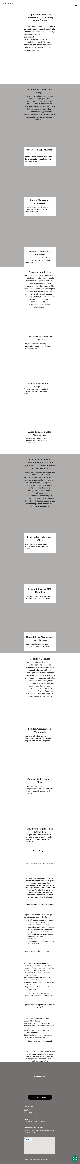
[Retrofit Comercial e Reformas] (40, 241)
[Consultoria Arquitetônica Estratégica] (40, 820)
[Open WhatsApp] (75, 1158)
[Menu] (76, 5)
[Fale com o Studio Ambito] (39, 1114)
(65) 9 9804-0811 (30, 1113)
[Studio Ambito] (40, 1071)
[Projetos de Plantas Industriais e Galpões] (40, 372)
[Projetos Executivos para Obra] (40, 528)
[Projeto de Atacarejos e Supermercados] (40, 141)
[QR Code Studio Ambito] (40, 1089)
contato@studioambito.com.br (35, 1121)
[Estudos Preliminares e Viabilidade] (40, 718)
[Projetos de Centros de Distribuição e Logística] (40, 329)
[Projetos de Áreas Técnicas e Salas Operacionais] (40, 421)
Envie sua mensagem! (40, 1097)
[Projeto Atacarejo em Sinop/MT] (40, 768)
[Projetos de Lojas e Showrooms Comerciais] (40, 191)
